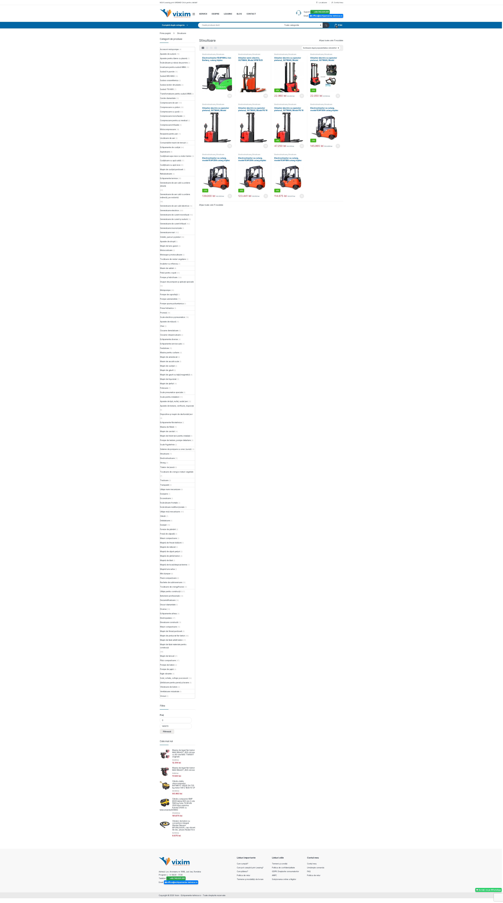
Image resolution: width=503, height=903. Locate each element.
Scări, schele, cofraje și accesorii (174, 678)
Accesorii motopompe (169, 49)
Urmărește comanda (315, 867)
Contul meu (338, 2)
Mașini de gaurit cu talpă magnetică (175, 375)
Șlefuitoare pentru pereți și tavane (174, 682)
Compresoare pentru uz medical (173, 120)
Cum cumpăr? (242, 864)
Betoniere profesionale (170, 596)
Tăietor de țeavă (167, 467)
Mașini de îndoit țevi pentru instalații (175, 436)
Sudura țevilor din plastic (170, 85)
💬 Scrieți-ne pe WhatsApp (488, 890)
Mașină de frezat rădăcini (171, 543)
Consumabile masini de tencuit (173, 143)
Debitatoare (165, 520)
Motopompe (165, 290)
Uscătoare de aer (167, 138)
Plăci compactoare (168, 660)
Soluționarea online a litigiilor (284, 879)
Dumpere (164, 494)
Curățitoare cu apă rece (170, 165)
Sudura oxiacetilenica (169, 80)
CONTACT (251, 14)
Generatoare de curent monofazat (174, 215)
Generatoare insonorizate (171, 228)
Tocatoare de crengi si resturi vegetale (176, 472)
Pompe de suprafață (168, 294)
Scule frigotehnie (167, 444)
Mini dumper (165, 573)
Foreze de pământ (168, 529)
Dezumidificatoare (168, 600)
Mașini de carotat (167, 431)
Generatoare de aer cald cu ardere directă (175, 184)
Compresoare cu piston (170, 107)
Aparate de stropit (167, 241)
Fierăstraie (164, 348)
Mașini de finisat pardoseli (171, 631)
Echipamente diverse (169, 339)
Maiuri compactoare (168, 538)
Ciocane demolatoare (169, 330)
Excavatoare (165, 498)
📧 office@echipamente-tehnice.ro (326, 16)
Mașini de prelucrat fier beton (172, 636)
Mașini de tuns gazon (169, 246)
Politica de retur (243, 875)
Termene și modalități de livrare (250, 879)
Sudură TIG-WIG (167, 89)
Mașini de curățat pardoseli (171, 169)
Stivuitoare (220, 54)
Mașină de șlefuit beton (170, 556)
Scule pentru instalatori (169, 397)
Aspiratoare (165, 152)
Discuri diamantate (167, 604)
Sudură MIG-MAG (167, 76)
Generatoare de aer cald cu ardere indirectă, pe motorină (175, 196)
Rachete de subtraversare (171, 582)
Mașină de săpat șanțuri (170, 551)
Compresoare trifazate (169, 125)
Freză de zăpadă (167, 534)
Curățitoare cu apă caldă (170, 160)
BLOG (239, 14)
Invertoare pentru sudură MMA (173, 67)
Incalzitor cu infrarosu (169, 264)
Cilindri (163, 516)
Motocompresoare (168, 129)
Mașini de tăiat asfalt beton (171, 640)
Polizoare (164, 388)
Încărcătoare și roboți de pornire (174, 63)
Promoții (163, 313)
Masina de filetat (167, 427)
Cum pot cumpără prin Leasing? (250, 867)
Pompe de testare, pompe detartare (175, 440)
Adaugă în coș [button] (300, 96)
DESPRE (215, 14)
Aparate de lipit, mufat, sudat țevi (174, 401)
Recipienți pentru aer (169, 134)
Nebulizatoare (166, 174)
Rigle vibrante (166, 674)
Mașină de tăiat (166, 560)
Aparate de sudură (168, 54)
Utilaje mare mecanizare (170, 489)
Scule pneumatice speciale (171, 392)
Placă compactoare (168, 578)
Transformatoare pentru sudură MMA (175, 94)
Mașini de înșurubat (168, 379)
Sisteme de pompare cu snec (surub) (176, 449)
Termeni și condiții (279, 864)
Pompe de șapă (167, 669)
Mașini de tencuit (167, 656)
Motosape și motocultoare (171, 255)
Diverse (163, 609)
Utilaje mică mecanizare (170, 511)
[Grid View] (203, 48)
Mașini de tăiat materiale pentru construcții (173, 646)
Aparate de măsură (168, 321)
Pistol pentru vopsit (168, 273)
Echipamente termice (169, 178)
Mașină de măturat (168, 547)
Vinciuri (163, 696)
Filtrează (167, 731)
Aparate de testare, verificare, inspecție (177, 406)
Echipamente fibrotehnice (171, 422)
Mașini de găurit (166, 370)
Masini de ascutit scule (169, 361)
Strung (163, 463)
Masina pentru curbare (169, 352)
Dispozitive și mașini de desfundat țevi (176, 414)
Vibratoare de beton (168, 687)
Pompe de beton (167, 665)
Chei (162, 326)
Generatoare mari (167, 232)
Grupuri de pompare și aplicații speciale (177, 282)
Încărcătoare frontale (169, 503)
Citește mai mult (229, 96)
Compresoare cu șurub (170, 112)
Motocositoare (166, 250)
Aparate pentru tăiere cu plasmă (173, 58)
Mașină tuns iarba (167, 569)
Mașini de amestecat (168, 357)
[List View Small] (215, 48)
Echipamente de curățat (170, 147)
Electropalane (166, 618)
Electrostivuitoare (208, 54)
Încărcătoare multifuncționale (172, 507)
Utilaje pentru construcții (170, 591)
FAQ (309, 871)
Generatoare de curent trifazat (173, 224)
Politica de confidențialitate (283, 867)
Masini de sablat (167, 268)
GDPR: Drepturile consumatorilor (285, 871)
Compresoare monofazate (171, 116)
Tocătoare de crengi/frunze (172, 587)
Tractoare (164, 480)
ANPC (274, 875)
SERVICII (203, 14)
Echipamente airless (168, 613)
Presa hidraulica (167, 308)
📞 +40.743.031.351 (320, 12)
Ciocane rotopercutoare (170, 335)
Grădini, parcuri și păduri (170, 237)
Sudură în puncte (167, 71)
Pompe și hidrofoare (168, 277)
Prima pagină (165, 33)
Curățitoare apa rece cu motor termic (175, 156)
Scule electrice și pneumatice (172, 317)
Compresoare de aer (169, 103)
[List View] (211, 48)
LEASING (228, 14)
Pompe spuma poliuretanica (172, 303)
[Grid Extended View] (207, 48)
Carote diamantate (168, 98)
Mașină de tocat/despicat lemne (173, 565)
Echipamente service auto (171, 344)
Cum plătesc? (242, 871)
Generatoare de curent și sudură (174, 219)
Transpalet (164, 485)
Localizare (323, 2)
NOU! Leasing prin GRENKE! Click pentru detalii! (178, 2)
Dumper (163, 525)
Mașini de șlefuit (167, 383)
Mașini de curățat (167, 366)
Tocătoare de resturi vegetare (173, 259)
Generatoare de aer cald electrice (174, 206)
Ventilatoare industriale (169, 691)
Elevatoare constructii (169, 622)
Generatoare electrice (169, 210)
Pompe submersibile (168, 299)
